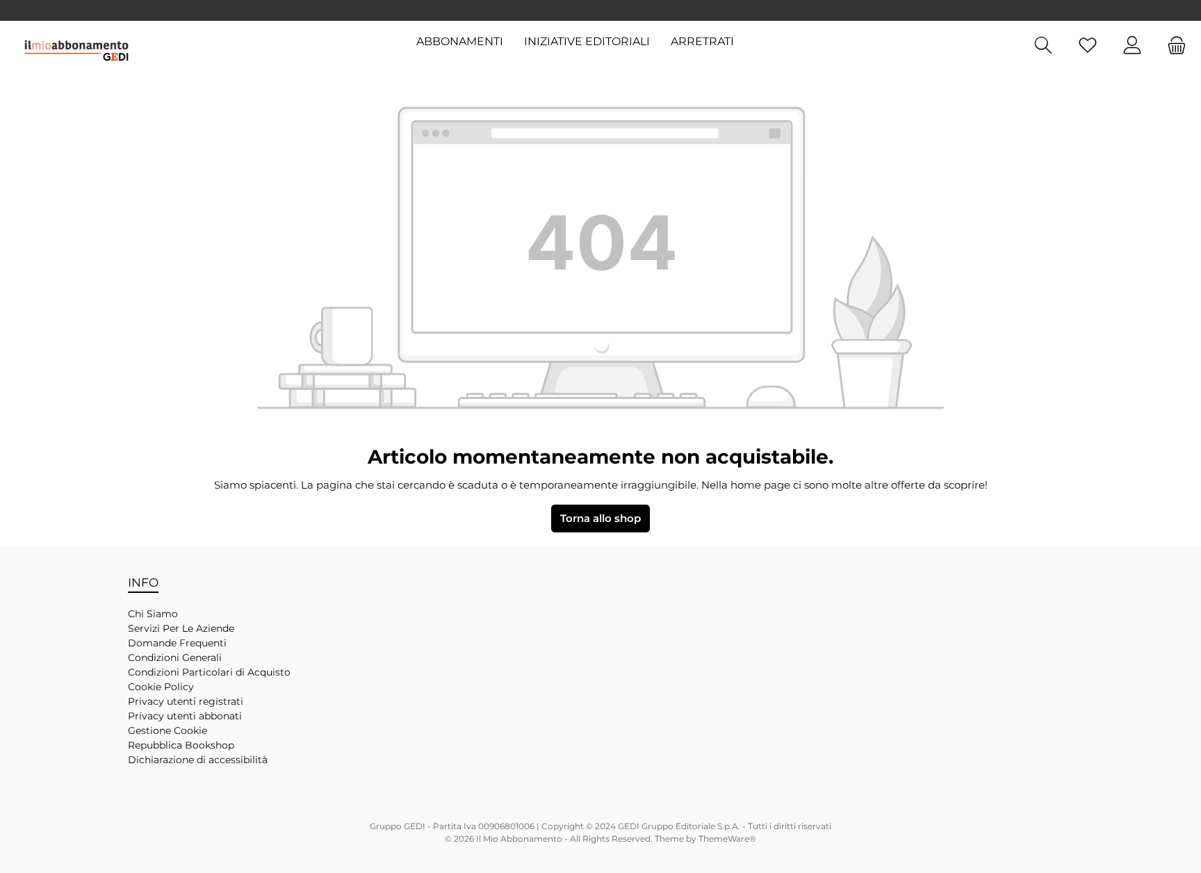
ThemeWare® (727, 838)
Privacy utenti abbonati (185, 716)
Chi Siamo (153, 613)
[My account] (1132, 45)
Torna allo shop (600, 518)
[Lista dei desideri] (1087, 45)
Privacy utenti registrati (185, 701)
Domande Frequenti (177, 643)
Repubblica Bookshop (181, 745)
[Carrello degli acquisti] (1172, 45)
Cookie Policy (161, 686)
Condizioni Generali (175, 657)
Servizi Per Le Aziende (181, 628)
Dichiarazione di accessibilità (198, 759)
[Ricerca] (1043, 45)
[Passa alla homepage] (76, 50)
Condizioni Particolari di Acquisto (209, 672)
